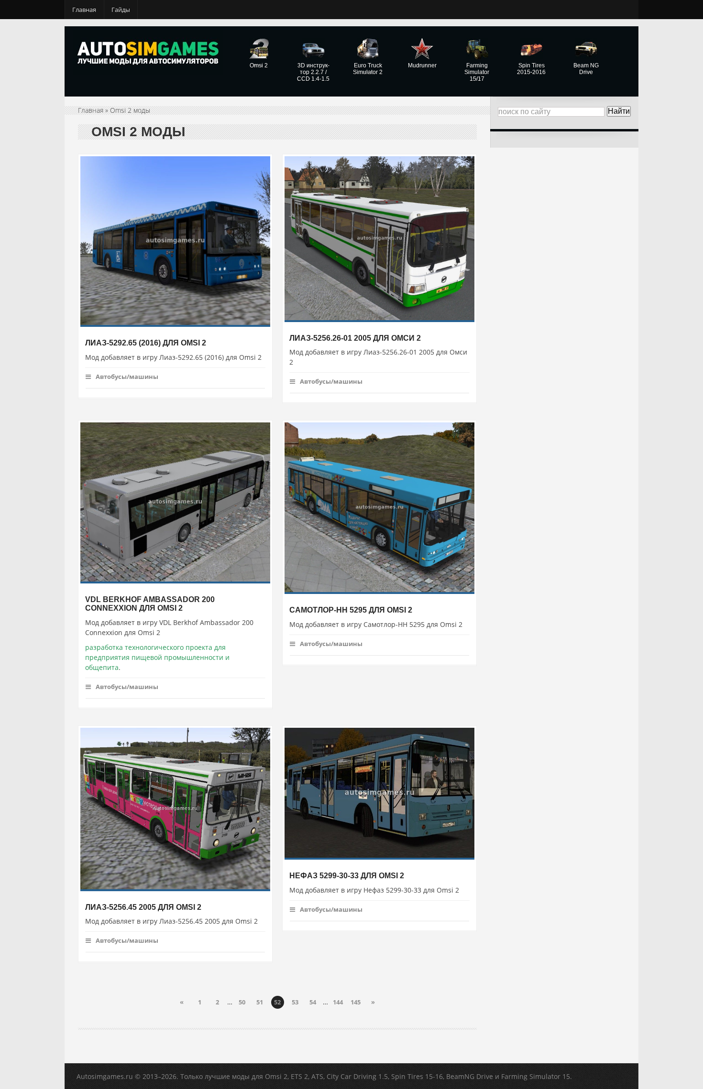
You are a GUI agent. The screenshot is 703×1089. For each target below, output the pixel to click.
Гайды (120, 9)
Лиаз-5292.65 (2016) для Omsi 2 (145, 343)
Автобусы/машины (127, 376)
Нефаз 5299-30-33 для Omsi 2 (346, 876)
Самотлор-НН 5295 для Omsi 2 (350, 610)
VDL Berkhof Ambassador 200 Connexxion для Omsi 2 (150, 603)
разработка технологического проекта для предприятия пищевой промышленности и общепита (157, 657)
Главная (84, 9)
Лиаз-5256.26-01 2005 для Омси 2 (355, 338)
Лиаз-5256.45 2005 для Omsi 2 (143, 907)
